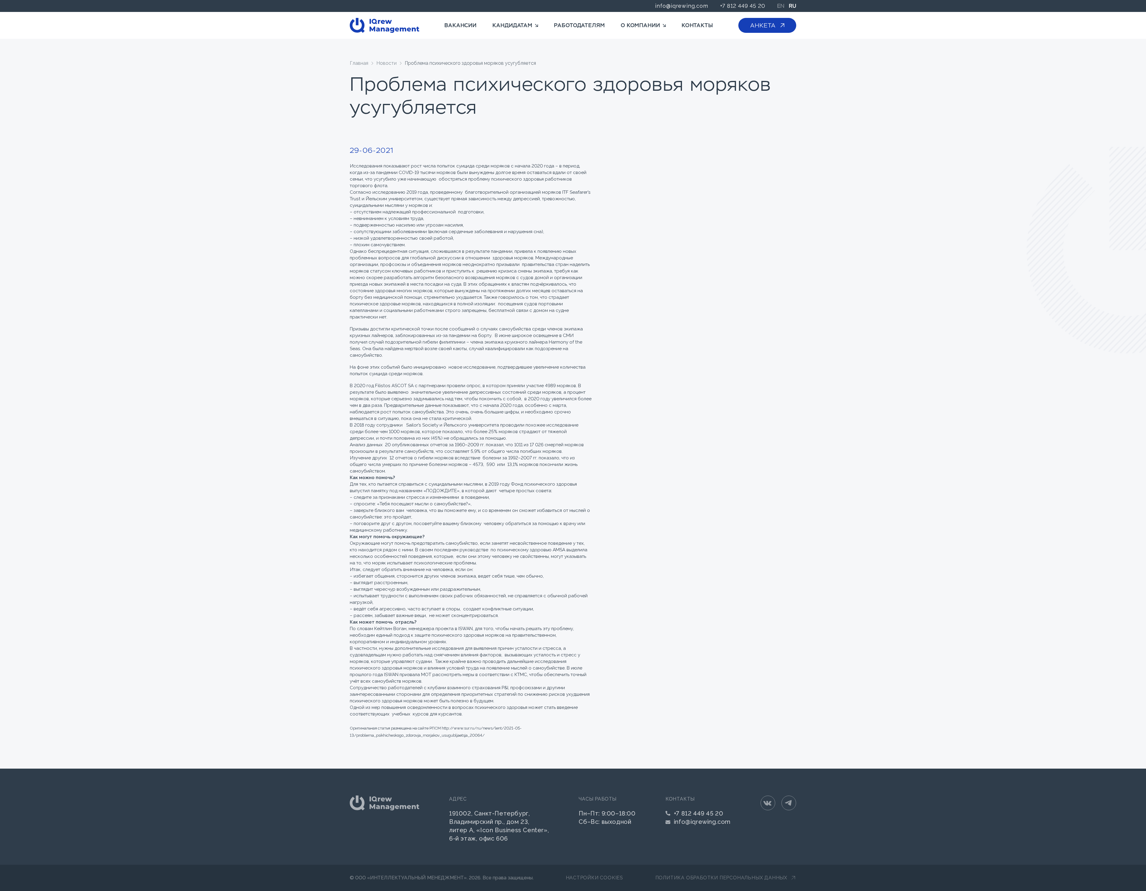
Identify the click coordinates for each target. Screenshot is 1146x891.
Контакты (697, 25)
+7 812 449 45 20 (742, 6)
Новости (386, 63)
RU (792, 6)
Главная (359, 63)
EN (780, 6)
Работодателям (579, 25)
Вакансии (460, 25)
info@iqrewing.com (681, 6)
